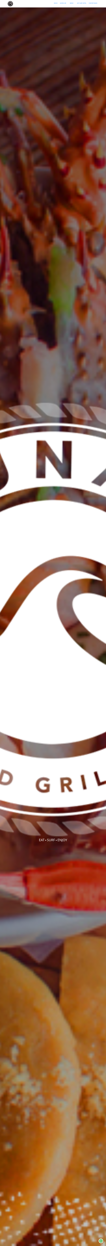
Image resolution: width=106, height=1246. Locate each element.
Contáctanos (53, 849)
